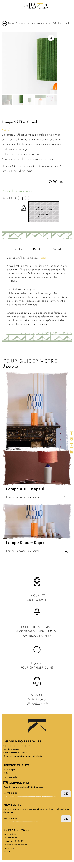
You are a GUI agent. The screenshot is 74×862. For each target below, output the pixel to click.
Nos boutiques (10, 838)
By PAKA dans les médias (15, 845)
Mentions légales (11, 749)
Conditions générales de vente (17, 746)
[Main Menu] (7, 6)
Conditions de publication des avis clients (22, 756)
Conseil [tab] (56, 249)
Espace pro (8, 848)
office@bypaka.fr (37, 704)
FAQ (5, 773)
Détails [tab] (37, 249)
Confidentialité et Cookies (15, 753)
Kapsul (43, 257)
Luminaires (36, 23)
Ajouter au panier (44, 211)
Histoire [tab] (17, 249)
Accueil (11, 23)
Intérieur (22, 23)
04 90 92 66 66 (37, 699)
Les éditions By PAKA (13, 841)
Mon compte (9, 770)
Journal (6, 852)
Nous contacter (10, 777)
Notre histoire (10, 834)
